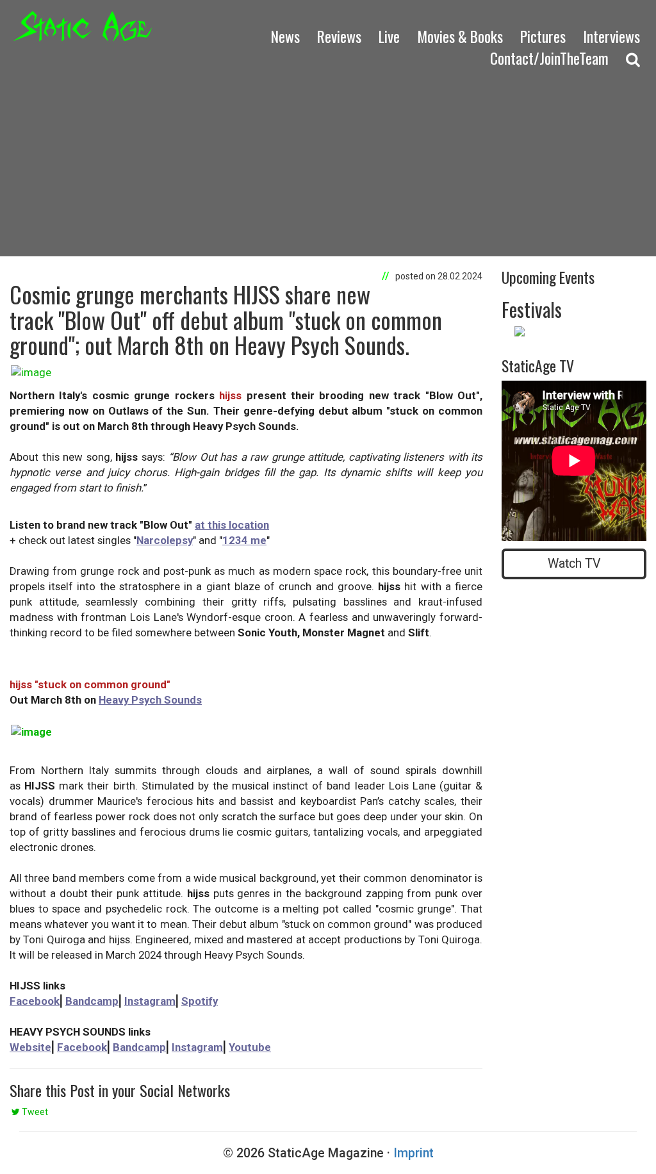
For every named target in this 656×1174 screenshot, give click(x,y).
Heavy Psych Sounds (150, 699)
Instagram (150, 1001)
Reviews (339, 36)
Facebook (35, 1001)
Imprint (413, 1153)
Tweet (34, 1112)
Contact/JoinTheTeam (549, 58)
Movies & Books (460, 36)
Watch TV (574, 563)
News (285, 36)
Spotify (199, 1001)
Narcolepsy (164, 540)
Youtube (250, 1047)
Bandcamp (92, 1001)
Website (30, 1047)
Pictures (543, 36)
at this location (232, 524)
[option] (574, 332)
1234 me (244, 540)
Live (389, 36)
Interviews (611, 36)
